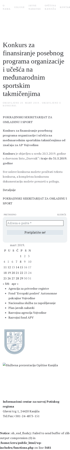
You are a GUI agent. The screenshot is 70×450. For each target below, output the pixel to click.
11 (5, 267)
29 (21, 278)
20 (13, 273)
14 (17, 267)
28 (17, 278)
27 (13, 278)
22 (21, 273)
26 (9, 278)
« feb (6, 284)
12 (9, 267)
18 (5, 273)
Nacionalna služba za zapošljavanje (32, 303)
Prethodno (10, 214)
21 (17, 273)
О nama (7, 7)
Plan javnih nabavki (21, 308)
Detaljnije (9, 190)
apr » (15, 284)
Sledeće (61, 214)
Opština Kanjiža (50, 7)
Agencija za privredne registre (28, 288)
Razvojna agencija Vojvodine (27, 313)
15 (21, 267)
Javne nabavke (35, 7)
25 (5, 278)
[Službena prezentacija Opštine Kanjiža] (30, 365)
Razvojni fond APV (21, 317)
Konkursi (9, 106)
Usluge (19, 7)
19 (9, 273)
